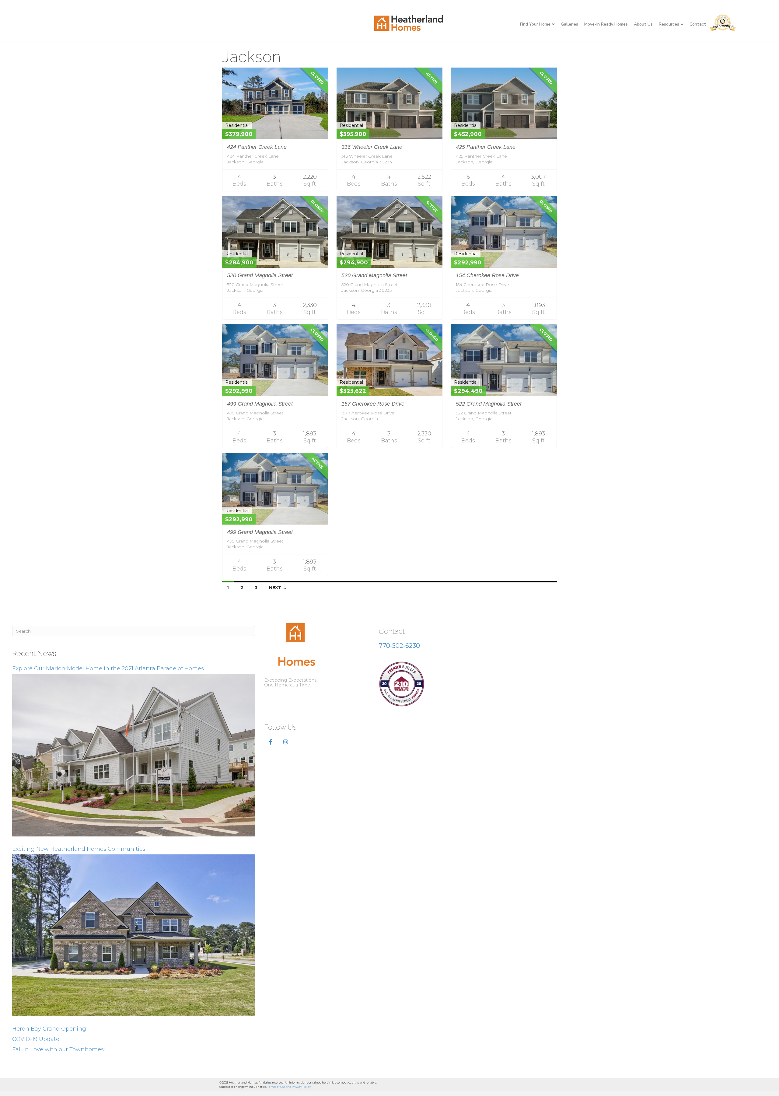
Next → (278, 587)
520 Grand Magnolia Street (260, 275)
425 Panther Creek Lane (485, 147)
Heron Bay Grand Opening (49, 1028)
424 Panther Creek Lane (257, 147)
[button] (270, 742)
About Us (643, 24)
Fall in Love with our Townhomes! (58, 1049)
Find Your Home (535, 24)
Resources (669, 24)
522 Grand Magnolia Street (489, 404)
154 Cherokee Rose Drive (487, 275)
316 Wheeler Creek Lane (371, 147)
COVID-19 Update (35, 1039)
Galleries (569, 24)
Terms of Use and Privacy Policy (289, 1086)
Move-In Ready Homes (606, 24)
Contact (698, 24)
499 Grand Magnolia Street (260, 404)
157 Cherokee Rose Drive (372, 404)
